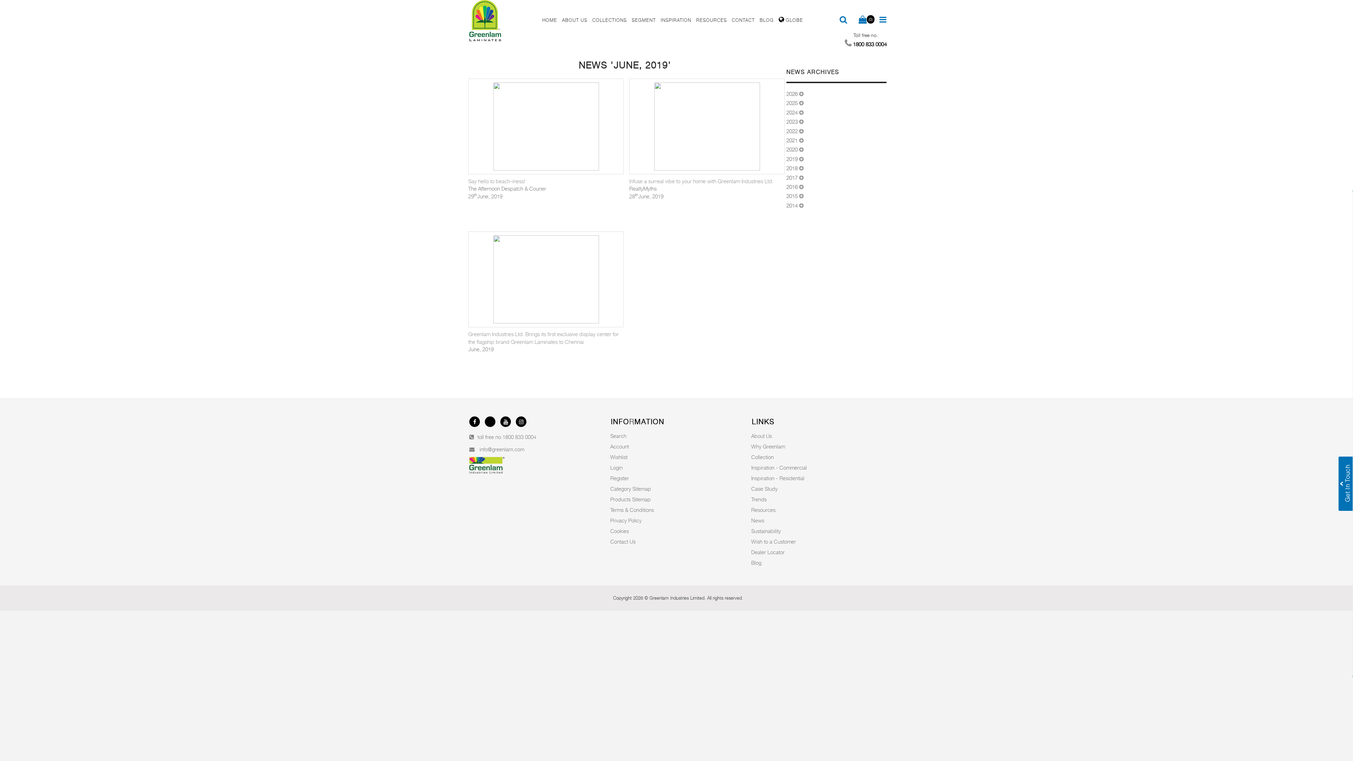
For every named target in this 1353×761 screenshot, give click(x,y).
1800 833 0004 (519, 437)
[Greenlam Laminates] (501, 21)
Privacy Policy (626, 520)
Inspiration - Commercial (779, 467)
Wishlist (619, 457)
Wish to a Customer (773, 541)
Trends (759, 499)
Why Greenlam (768, 446)
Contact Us (623, 541)
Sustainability (766, 531)
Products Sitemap (630, 499)
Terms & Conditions (632, 510)
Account (619, 446)
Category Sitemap (630, 488)
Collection (762, 457)
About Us (761, 436)
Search (618, 436)
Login (616, 467)
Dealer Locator (768, 552)
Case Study (764, 488)
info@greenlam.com (502, 449)
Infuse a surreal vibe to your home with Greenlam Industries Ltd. (701, 181)
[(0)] (863, 20)
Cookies (619, 531)
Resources (763, 510)
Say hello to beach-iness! (496, 181)
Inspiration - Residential (777, 478)
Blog (756, 562)
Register (619, 478)
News (757, 520)
